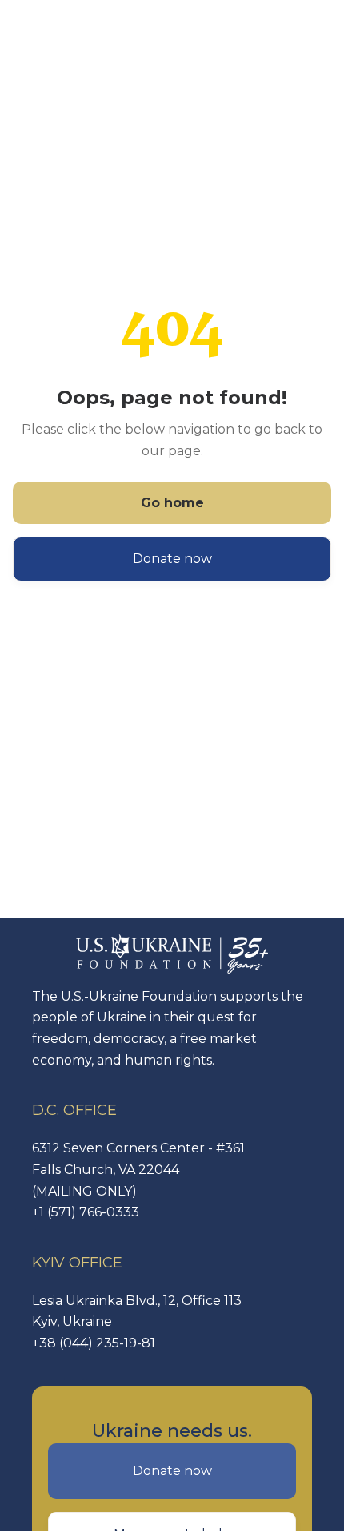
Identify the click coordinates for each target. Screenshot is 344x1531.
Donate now (172, 558)
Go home (172, 502)
